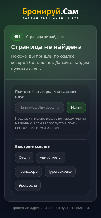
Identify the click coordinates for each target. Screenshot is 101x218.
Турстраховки (60, 171)
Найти (76, 107)
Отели (24, 157)
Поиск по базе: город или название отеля (46, 94)
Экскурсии (28, 185)
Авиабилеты (50, 157)
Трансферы (28, 171)
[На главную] (51, 14)
